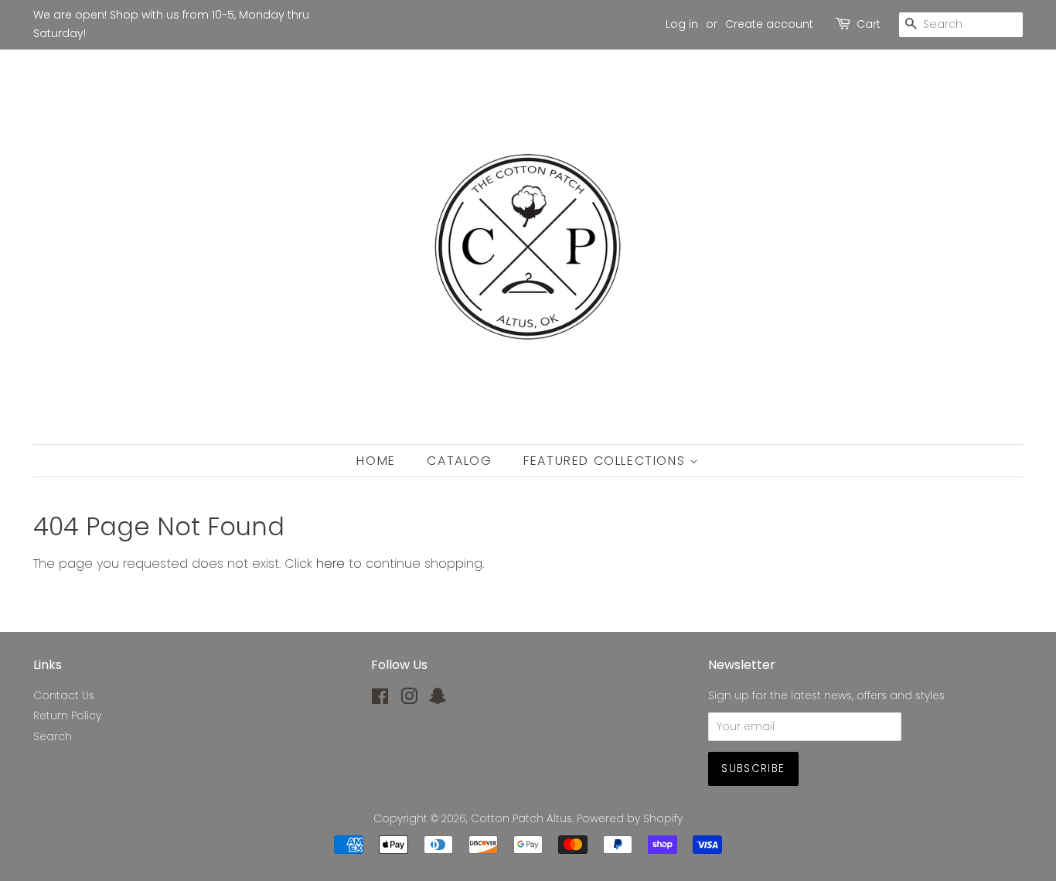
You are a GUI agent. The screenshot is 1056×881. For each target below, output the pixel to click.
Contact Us (63, 695)
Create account (769, 24)
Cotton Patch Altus (521, 818)
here (330, 563)
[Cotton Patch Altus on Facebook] (380, 699)
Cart (869, 24)
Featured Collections (606, 461)
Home (375, 461)
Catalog (459, 461)
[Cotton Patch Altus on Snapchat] (437, 699)
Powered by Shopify (630, 818)
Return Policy (67, 716)
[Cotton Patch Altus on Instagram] (408, 699)
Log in (682, 24)
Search (52, 736)
